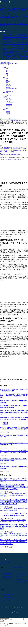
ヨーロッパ (8, 95)
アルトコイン (9, 99)
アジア (7, 94)
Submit (2, 620)
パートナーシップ (18, 567)
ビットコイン (9, 101)
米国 (4, 77)
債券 (7, 71)
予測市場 (8, 84)
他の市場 (8, 87)
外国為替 (8, 113)
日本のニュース (6, 67)
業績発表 (8, 81)
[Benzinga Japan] (8, 63)
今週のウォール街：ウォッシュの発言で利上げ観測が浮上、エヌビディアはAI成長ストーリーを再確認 (14, 9)
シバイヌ (8, 106)
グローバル (5, 92)
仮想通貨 (5, 97)
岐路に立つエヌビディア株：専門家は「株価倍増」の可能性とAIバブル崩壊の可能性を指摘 (13, 527)
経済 (7, 74)
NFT (7, 108)
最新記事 (5, 424)
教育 (4, 109)
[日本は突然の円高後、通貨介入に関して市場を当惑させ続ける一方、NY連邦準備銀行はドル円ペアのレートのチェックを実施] (14, 151)
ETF (7, 73)
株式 (7, 68)
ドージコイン (9, 104)
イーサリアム (9, 105)
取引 (7, 89)
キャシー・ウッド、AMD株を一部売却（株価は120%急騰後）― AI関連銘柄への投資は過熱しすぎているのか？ (15, 48)
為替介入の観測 (12, 159)
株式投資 (8, 112)
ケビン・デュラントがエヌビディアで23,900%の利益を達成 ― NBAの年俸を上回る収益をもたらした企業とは (15, 44)
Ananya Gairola (7, 147)
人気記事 (5, 422)
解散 (16, 326)
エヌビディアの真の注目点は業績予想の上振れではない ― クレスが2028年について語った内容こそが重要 (14, 428)
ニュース (8, 98)
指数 (7, 70)
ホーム (2, 120)
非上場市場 (8, 85)
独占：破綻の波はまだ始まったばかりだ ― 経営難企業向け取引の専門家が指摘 (13, 17)
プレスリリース (9, 91)
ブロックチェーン (10, 102)
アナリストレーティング (11, 88)
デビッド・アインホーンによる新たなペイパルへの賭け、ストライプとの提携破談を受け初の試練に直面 (15, 58)
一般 (7, 75)
